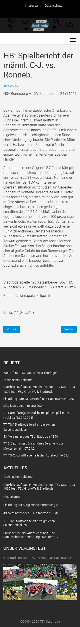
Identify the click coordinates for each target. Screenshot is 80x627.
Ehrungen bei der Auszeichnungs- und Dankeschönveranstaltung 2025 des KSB (31, 535)
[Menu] (73, 40)
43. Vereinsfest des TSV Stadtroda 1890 (30, 513)
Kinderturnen (12, 496)
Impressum (32, 5)
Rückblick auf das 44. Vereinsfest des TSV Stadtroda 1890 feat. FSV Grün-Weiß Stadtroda (39, 486)
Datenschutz (53, 5)
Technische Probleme (17, 476)
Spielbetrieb (10, 85)
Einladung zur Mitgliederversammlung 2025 (33, 505)
